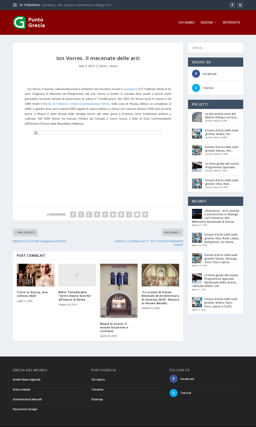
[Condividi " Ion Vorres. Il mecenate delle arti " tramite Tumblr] (97, 214)
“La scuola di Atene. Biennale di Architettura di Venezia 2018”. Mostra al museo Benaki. (160, 297)
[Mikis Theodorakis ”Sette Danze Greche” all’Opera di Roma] (77, 275)
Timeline (97, 389)
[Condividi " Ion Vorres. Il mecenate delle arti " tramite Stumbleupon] (129, 214)
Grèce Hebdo (21, 389)
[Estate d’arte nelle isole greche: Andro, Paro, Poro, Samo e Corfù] (197, 134)
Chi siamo (186, 23)
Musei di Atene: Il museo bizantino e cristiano (114, 327)
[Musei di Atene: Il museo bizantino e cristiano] (119, 291)
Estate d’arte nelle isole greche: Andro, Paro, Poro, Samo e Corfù (220, 302)
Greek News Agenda (26, 379)
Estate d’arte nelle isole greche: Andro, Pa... (221, 132)
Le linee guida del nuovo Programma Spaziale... (222, 165)
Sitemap (97, 399)
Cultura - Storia (107, 66)
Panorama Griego (25, 409)
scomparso (131, 89)
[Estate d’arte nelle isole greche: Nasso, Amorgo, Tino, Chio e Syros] (197, 150)
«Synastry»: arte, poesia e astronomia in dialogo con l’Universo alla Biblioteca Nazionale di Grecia (215, 216)
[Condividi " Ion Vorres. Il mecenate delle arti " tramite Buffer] (121, 214)
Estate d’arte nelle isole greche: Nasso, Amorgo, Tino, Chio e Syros (221, 258)
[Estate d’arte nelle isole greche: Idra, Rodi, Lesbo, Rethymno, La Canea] (197, 183)
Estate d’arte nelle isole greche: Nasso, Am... (221, 148)
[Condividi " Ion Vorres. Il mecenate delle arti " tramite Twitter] (81, 214)
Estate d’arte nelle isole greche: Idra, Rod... (221, 182)
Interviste (231, 23)
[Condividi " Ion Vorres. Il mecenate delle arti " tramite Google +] (89, 214)
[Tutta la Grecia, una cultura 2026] (35, 275)
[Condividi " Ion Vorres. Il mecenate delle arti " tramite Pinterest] (105, 214)
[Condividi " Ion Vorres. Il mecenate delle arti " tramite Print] (145, 214)
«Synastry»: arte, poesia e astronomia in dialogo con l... (77, 5)
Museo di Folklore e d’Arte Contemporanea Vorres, (77, 103)
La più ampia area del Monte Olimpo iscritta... (222, 115)
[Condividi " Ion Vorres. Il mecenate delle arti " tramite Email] (137, 214)
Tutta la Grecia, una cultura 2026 (32, 294)
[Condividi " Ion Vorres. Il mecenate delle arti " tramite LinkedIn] (113, 214)
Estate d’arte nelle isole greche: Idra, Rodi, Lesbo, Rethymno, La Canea (221, 238)
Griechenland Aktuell (27, 399)
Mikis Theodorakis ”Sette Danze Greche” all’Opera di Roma (75, 295)
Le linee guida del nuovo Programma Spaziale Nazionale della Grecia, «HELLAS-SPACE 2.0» (215, 280)
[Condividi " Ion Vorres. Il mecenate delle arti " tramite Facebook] (73, 214)
